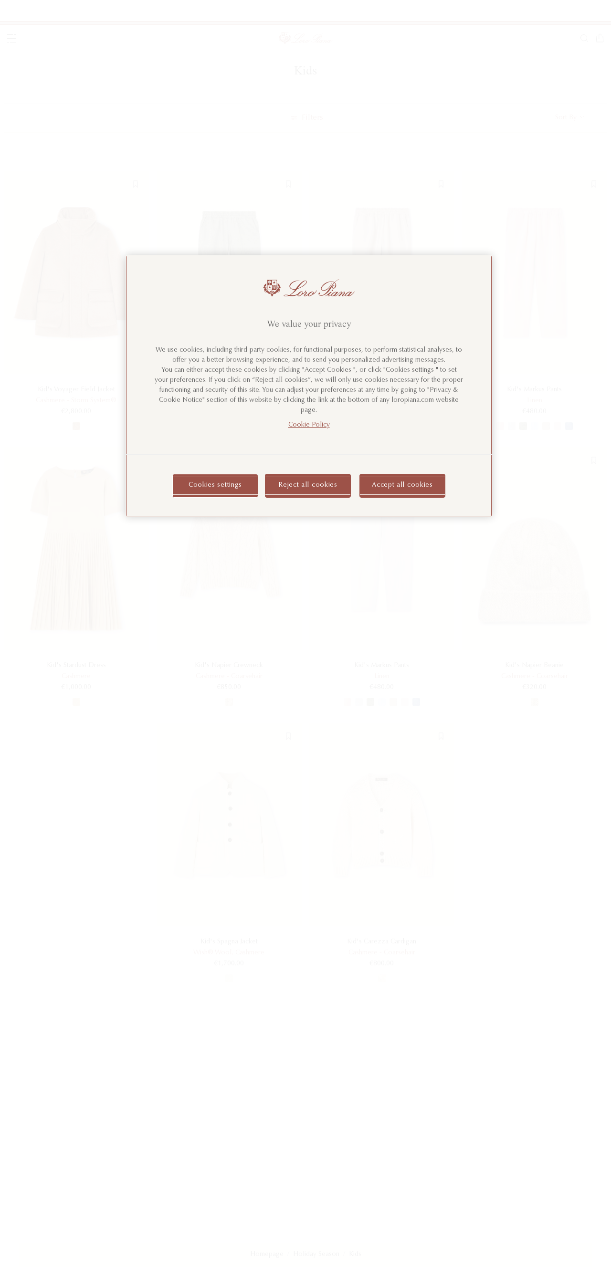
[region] (309, 386)
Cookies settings (215, 485)
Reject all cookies (307, 485)
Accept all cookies (402, 485)
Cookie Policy (309, 425)
